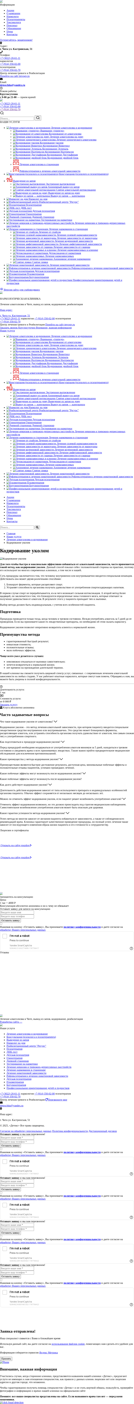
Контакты (12, 34)
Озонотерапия (14, 1058)
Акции (10, 10)
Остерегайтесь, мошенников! (16, 40)
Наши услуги (7, 330)
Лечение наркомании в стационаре (26, 1070)
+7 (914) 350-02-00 (10, 64)
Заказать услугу (8, 704)
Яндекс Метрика (48, 1352)
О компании (13, 13)
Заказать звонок (18, 327)
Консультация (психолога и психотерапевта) (31, 1037)
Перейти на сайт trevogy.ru (15, 76)
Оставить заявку (10, 920)
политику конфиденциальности (82, 927)
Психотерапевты (16, 19)
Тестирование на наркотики (22, 1064)
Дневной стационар (18, 1061)
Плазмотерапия (15, 1082)
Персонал (12, 25)
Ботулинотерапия (16, 1085)
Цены (10, 31)
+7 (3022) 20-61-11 (10, 58)
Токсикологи (14, 22)
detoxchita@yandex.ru (12, 85)
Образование (14, 28)
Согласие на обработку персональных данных (25, 1131)
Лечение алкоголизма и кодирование (27, 1033)
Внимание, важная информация (54, 327)
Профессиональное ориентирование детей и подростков (38, 1088)
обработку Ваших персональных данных (23, 929)
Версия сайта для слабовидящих (21, 289)
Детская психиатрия (18, 1055)
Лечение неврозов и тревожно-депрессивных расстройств (39, 1067)
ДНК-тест (12, 1052)
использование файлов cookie (68, 1344)
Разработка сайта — (11, 1022)
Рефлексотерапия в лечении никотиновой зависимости (37, 1076)
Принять (6, 1358)
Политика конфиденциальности (70, 1131)
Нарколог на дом (16, 1043)
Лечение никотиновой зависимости (26, 1073)
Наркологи (13, 16)
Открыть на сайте (15, 845)
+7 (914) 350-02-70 (10, 70)
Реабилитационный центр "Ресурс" (26, 1046)
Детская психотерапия (19, 1079)
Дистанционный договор (103, 1131)
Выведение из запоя (18, 1039)
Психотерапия (14, 1048)
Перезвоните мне (57, 1099)
